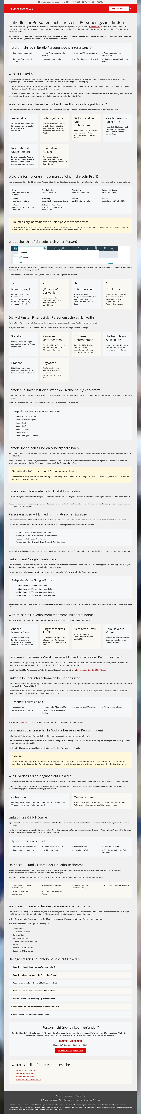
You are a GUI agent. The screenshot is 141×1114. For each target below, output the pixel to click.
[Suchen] (131, 8)
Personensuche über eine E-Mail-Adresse (91, 670)
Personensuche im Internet (25, 1077)
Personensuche (94, 27)
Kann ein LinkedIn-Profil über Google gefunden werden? (34, 999)
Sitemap (59, 1096)
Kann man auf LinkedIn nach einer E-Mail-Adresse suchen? (35, 983)
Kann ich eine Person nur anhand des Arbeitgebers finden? (35, 975)
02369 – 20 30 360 (70, 1041)
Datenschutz (80, 1096)
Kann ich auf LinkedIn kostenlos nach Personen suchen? (34, 967)
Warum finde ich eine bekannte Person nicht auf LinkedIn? (34, 991)
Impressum (69, 1096)
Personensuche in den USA (28, 722)
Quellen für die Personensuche (27, 1070)
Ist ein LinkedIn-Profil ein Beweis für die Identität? (31, 1015)
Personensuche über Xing (25, 1073)
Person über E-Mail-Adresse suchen (28, 1080)
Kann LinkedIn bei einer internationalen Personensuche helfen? (36, 1007)
